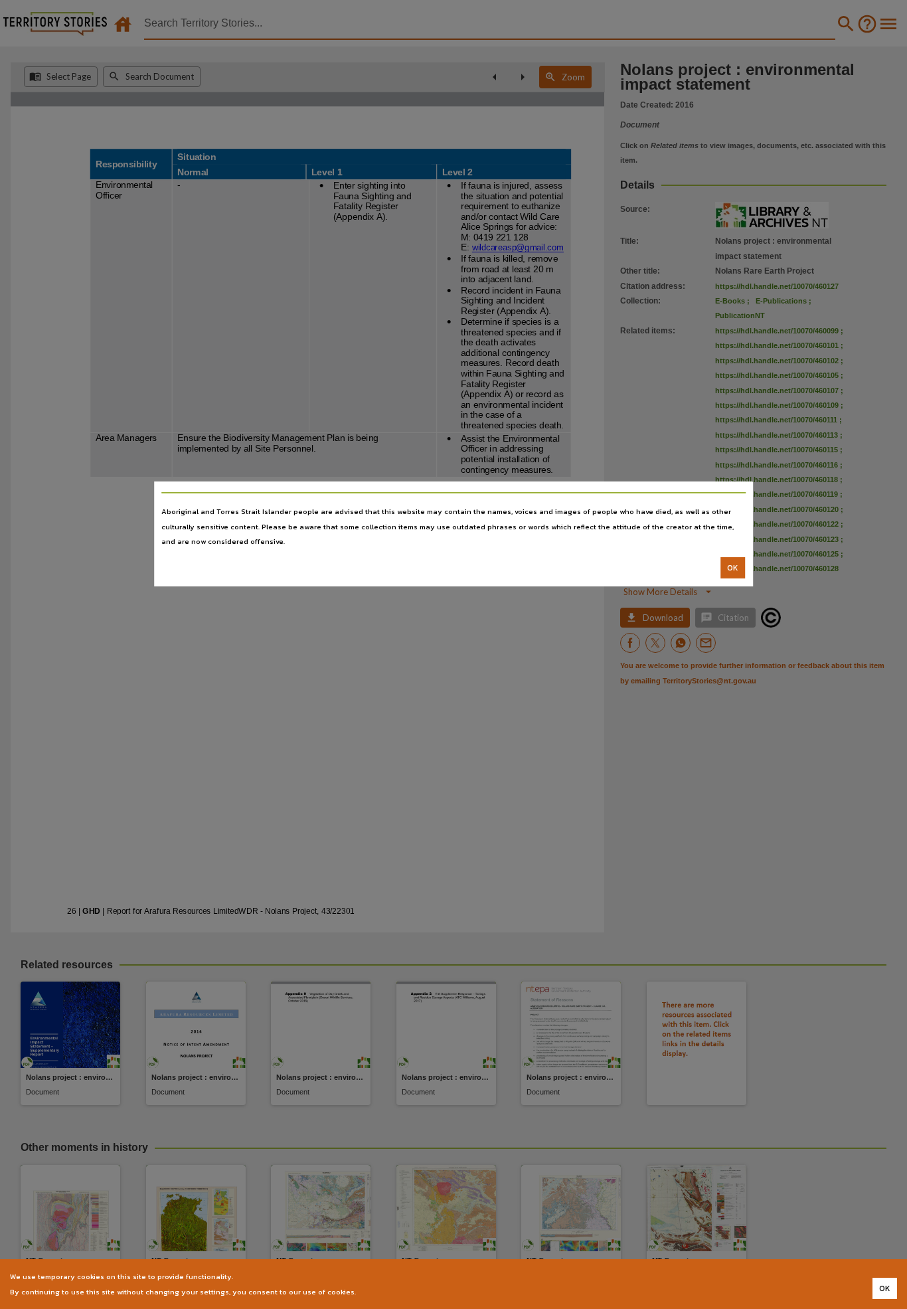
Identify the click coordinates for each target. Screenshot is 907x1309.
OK (732, 568)
